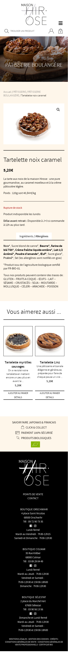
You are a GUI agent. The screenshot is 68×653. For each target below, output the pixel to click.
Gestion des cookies (38, 639)
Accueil (7, 91)
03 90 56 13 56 (35, 609)
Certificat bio (46, 644)
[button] (58, 109)
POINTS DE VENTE (33, 494)
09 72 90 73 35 (35, 521)
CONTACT (33, 498)
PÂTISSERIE (19, 91)
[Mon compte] (52, 31)
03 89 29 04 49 (35, 561)
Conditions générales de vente (20, 641)
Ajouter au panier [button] (18, 393)
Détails (18, 397)
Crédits (54, 639)
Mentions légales (18, 639)
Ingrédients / (34, 236)
